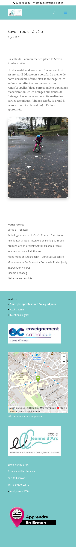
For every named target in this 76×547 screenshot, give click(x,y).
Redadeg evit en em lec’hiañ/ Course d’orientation (36, 235)
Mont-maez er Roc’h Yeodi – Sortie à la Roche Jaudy (37, 262)
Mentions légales (20, 315)
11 (50, 191)
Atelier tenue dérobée (20, 278)
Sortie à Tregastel (18, 229)
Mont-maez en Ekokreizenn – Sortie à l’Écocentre (36, 256)
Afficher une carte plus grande (25, 416)
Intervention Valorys (19, 267)
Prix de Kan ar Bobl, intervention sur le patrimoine (36, 240)
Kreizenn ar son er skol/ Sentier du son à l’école (35, 245)
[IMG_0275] (38, 197)
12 (53, 191)
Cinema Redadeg (17, 273)
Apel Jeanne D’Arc (20, 491)
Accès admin (17, 309)
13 (56, 191)
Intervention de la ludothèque (24, 251)
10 (47, 191)
